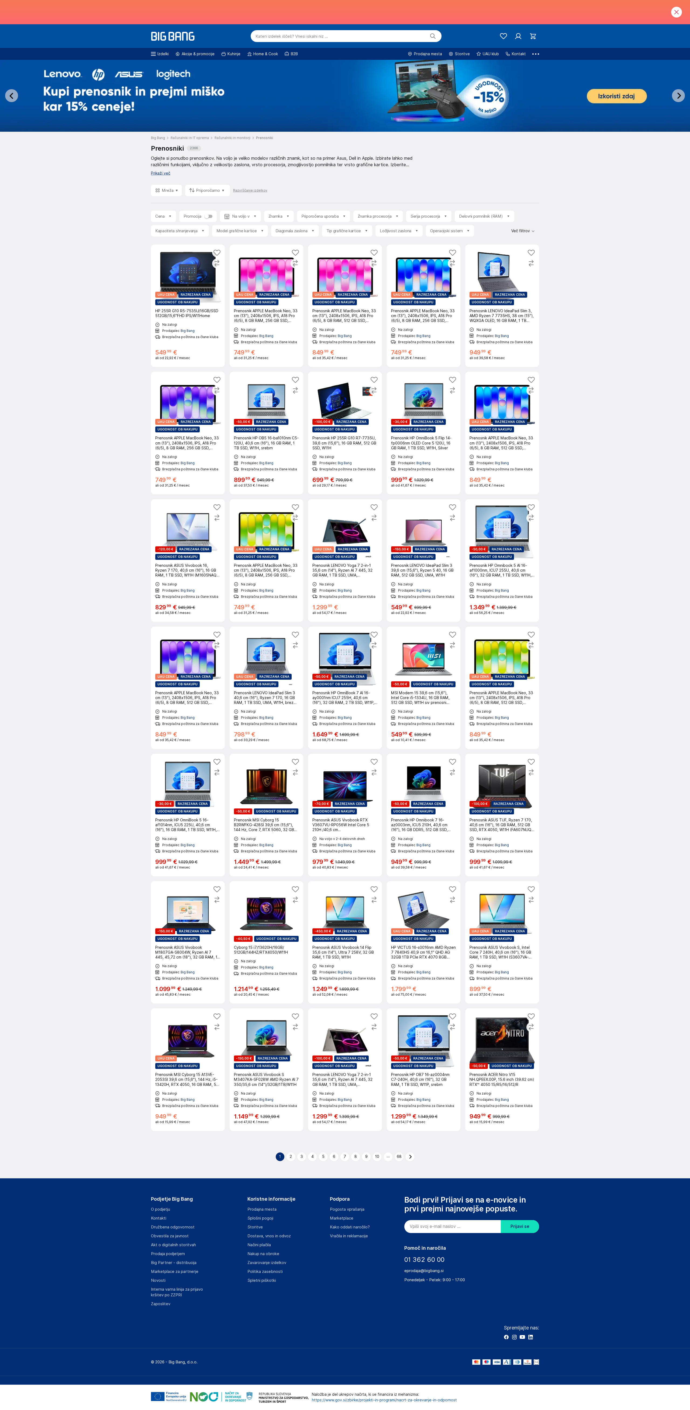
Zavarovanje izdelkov (266, 1262)
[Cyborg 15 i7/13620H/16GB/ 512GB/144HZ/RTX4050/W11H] (266, 942)
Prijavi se (519, 1226)
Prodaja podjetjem (168, 1253)
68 (399, 1156)
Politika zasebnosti (265, 1271)
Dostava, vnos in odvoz (269, 1236)
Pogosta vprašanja (347, 1209)
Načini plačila (259, 1244)
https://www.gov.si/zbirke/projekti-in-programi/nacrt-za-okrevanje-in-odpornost (384, 1400)
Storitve (255, 1227)
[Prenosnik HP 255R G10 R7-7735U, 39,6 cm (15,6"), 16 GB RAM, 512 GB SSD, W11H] (345, 433)
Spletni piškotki (261, 1280)
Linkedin (530, 1337)
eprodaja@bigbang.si (424, 1270)
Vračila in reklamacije (349, 1236)
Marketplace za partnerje (174, 1271)
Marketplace (341, 1218)
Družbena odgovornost (173, 1227)
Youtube (522, 1337)
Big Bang (188, 331)
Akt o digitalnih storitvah (173, 1244)
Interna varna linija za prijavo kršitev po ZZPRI (177, 1292)
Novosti (158, 1280)
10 (377, 1156)
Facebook (506, 1337)
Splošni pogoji (260, 1218)
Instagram (514, 1337)
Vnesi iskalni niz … (292, 36)
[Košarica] (533, 36)
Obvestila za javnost (170, 1236)
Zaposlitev (160, 1303)
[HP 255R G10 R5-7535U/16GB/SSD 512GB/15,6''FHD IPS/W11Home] (188, 306)
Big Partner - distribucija (173, 1262)
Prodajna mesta (262, 1209)
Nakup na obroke (263, 1253)
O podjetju (160, 1209)
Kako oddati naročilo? (350, 1227)
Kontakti (158, 1218)
